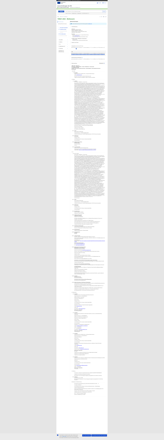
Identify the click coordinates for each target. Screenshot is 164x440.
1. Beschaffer (61, 39)
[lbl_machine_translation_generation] (82, 57)
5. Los (59, 44)
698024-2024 (90, 23)
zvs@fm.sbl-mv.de (79, 345)
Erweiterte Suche (74, 13)
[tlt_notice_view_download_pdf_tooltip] (72, 54)
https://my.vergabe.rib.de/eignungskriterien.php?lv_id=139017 (87, 149)
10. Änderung (61, 48)
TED (58, 16)
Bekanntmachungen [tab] (60, 21)
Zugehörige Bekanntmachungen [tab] (62, 23)
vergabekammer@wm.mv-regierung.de (82, 325)
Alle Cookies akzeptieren (86, 435)
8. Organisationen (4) (62, 46)
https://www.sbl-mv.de (82, 308)
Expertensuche (79, 13)
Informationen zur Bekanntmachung (61, 51)
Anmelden (99, 2)
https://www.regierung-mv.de (83, 329)
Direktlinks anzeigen (63, 29)
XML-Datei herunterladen (64, 27)
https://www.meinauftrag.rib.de (80, 243)
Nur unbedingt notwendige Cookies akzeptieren (99, 435)
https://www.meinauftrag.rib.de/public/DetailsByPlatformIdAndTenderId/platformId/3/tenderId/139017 (89, 241)
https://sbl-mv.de (81, 347)
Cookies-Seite (64, 436)
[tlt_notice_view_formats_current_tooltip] (104, 63)
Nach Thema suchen (85, 13)
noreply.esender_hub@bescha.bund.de (81, 365)
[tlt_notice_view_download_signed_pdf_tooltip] (76, 48)
